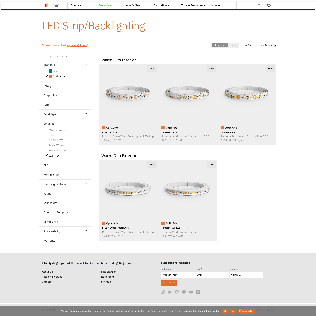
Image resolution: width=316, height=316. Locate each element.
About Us (47, 271)
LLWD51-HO (169, 132)
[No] (312, 311)
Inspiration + (161, 5)
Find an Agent (109, 271)
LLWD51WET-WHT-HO (175, 228)
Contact (217, 5)
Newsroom (107, 276)
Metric (233, 45)
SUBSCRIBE (169, 282)
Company (235, 268)
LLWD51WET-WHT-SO (115, 228)
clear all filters (78, 45)
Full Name (166, 268)
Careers (46, 281)
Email (198, 268)
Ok (225, 311)
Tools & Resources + (193, 5)
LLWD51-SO (109, 132)
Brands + (76, 5)
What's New (133, 5)
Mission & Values (52, 276)
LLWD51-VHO (229, 132)
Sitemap (106, 281)
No (233, 311)
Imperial (219, 45)
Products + (105, 5)
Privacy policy (246, 311)
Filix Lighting (50, 263)
